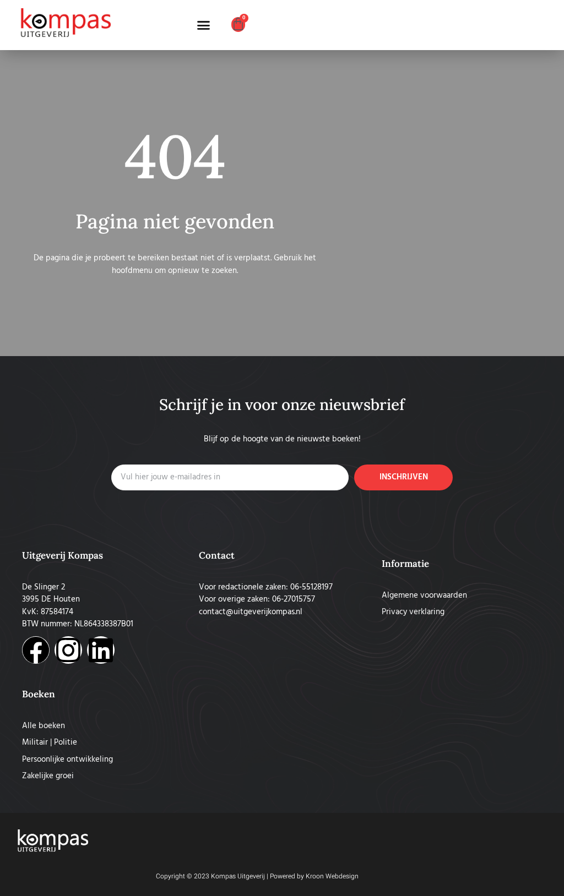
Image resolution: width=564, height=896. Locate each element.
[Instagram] (68, 650)
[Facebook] (36, 650)
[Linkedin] (101, 650)
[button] (203, 25)
